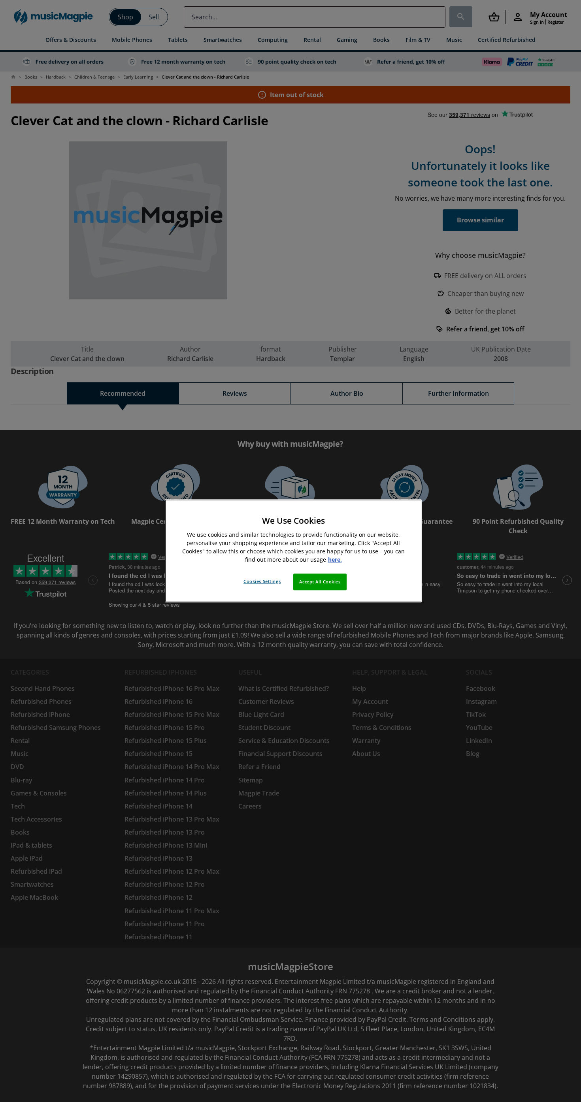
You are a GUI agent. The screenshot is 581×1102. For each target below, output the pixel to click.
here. (335, 560)
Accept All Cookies (319, 582)
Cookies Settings (262, 582)
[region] (293, 550)
